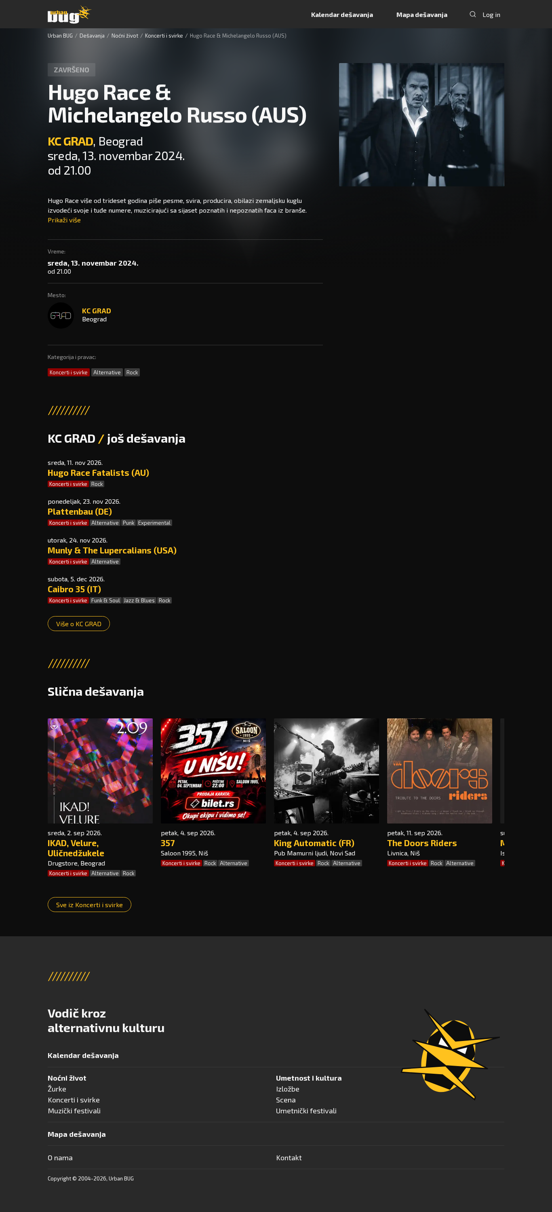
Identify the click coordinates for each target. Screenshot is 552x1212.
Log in (491, 14)
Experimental (154, 522)
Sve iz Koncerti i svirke (89, 904)
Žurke (57, 1088)
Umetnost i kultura (309, 1077)
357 (168, 843)
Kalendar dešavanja (342, 14)
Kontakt (289, 1157)
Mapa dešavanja (421, 14)
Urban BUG (60, 35)
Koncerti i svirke (164, 35)
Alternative (107, 372)
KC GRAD (70, 140)
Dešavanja (92, 35)
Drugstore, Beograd (76, 863)
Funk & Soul (105, 600)
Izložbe (287, 1088)
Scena (286, 1099)
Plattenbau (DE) (80, 511)
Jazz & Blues (139, 600)
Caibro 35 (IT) (74, 589)
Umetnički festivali (306, 1110)
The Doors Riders (422, 843)
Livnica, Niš (403, 853)
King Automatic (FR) (314, 843)
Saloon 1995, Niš (184, 853)
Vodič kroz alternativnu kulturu (106, 1020)
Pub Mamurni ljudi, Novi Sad (314, 853)
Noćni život (125, 35)
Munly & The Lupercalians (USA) (112, 550)
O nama (60, 1157)
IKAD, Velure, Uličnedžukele (76, 848)
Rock (132, 372)
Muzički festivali (74, 1110)
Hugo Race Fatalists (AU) (98, 472)
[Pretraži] (472, 14)
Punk (128, 522)
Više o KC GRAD (78, 623)
